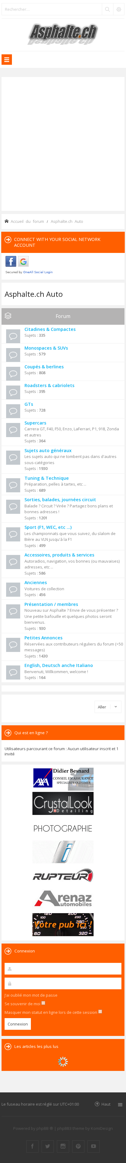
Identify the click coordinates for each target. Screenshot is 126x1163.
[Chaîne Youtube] (93, 1146)
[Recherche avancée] (118, 9)
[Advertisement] (63, 143)
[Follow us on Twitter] (48, 1146)
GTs (28, 404)
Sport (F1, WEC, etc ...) (48, 527)
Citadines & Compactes (50, 329)
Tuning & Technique (46, 478)
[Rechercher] (107, 9)
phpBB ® (44, 1128)
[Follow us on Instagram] (63, 1146)
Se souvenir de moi (23, 1003)
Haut (106, 1104)
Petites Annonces (43, 638)
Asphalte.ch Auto (34, 294)
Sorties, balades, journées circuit (60, 499)
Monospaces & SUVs (46, 348)
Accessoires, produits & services (59, 555)
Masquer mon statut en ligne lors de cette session (51, 1012)
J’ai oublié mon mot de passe (31, 995)
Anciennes (35, 582)
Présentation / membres (51, 604)
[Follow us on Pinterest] (78, 1146)
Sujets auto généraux (48, 450)
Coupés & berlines (44, 367)
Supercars (35, 423)
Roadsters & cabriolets (49, 385)
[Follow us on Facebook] (32, 1146)
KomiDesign (102, 1128)
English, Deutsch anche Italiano (58, 665)
